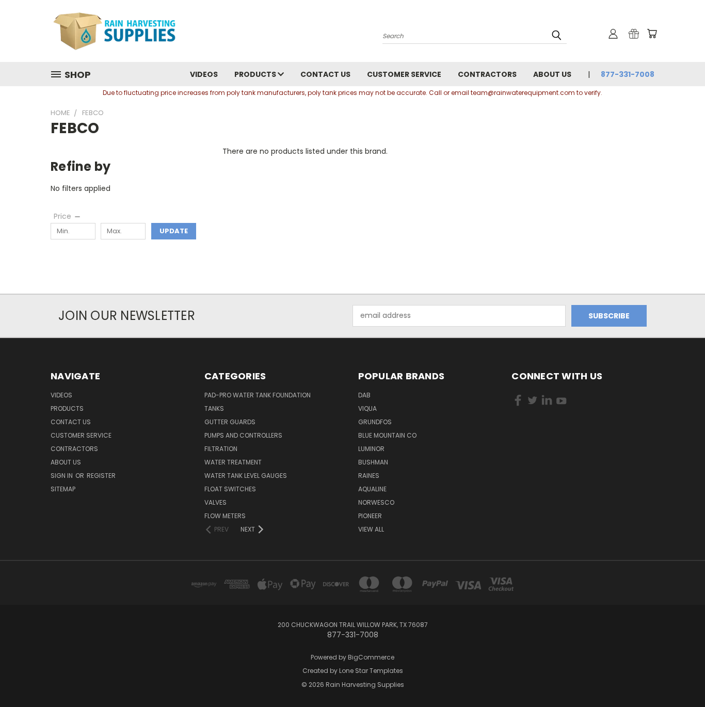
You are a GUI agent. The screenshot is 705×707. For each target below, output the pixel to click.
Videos (204, 74)
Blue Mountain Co (387, 435)
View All (371, 529)
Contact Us (325, 74)
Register (101, 475)
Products (256, 74)
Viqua (367, 408)
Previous (678, 674)
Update (173, 231)
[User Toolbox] (613, 33)
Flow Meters (225, 515)
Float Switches (230, 489)
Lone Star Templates (371, 670)
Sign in (62, 475)
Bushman (373, 462)
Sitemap (63, 489)
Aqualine (372, 489)
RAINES (368, 475)
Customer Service (404, 74)
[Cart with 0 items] (652, 33)
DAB (364, 395)
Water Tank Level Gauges (245, 475)
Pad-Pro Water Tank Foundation (257, 395)
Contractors (487, 74)
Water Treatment (233, 462)
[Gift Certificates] (634, 33)
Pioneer (370, 515)
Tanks (214, 408)
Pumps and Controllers (243, 435)
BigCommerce (371, 657)
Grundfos (375, 421)
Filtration (220, 448)
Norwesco (376, 502)
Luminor (371, 448)
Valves (215, 502)
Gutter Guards (229, 421)
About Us (552, 74)
